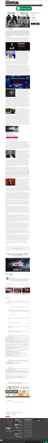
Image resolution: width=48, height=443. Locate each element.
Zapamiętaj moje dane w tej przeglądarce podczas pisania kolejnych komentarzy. (14, 412)
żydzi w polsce (28, 273)
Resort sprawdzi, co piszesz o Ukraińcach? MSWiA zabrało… (20, 436)
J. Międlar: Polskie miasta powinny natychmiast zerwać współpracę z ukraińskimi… (26, 294)
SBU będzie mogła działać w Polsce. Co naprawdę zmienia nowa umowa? (28, 425)
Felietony (11, 5)
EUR (32, 19)
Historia (15, 5)
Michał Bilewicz (19, 273)
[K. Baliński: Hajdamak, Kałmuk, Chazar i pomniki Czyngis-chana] (18, 290)
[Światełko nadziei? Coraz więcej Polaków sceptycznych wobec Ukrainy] (16, 434)
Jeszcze (37, 5)
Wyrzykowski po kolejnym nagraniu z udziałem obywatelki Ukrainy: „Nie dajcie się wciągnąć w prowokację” (28, 422)
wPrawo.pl (41, 440)
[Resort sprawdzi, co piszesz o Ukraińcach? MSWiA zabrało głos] (16, 437)
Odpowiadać (28, 323)
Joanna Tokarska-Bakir (12, 273)
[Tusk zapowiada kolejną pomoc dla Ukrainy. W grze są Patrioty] (16, 431)
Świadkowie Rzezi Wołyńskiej (21, 5)
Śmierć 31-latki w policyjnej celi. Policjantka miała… (20, 428)
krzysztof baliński (16, 273)
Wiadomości (7, 5)
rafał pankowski (25, 273)
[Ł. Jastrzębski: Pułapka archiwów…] (9, 290)
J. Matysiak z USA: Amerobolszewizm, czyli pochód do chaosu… (11, 284)
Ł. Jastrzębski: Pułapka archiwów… (9, 293)
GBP (34, 19)
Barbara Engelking (8, 273)
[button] (2, 440)
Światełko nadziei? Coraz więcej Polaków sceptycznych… (20, 433)
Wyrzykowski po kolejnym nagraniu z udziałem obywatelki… (20, 422)
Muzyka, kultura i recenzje (29, 5)
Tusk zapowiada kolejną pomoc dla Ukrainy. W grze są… (20, 430)
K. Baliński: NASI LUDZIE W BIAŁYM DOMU (18, 248)
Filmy (34, 5)
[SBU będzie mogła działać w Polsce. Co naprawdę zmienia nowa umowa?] (16, 425)
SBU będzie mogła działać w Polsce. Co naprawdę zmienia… (20, 425)
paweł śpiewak (22, 273)
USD (33, 19)
